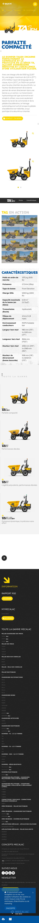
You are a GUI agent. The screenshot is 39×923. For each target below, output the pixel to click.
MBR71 (3, 803)
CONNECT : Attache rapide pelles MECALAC (15, 860)
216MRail (4, 839)
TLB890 (4, 794)
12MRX (5, 641)
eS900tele (6, 715)
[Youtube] (10, 873)
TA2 (3, 738)
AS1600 (4, 710)
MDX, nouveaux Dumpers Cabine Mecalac (13, 863)
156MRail (4, 837)
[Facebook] (3, 873)
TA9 (3, 751)
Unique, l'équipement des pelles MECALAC (13, 858)
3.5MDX (4, 756)
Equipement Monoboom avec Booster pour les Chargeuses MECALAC (18, 854)
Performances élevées (11, 449)
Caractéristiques (31, 200)
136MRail (4, 834)
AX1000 (4, 723)
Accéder (7, 598)
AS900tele (4, 705)
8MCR (3, 662)
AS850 (3, 703)
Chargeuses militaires (7, 826)
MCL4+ (4, 685)
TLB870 (4, 789)
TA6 (3, 749)
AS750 (3, 700)
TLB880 (4, 792)
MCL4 (3, 682)
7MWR (3, 646)
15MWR (4, 654)
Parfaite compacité (9, 413)
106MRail (4, 831)
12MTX (5, 639)
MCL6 (3, 687)
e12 (2, 674)
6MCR (3, 659)
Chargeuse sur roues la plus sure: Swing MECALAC (15, 849)
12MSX (5, 636)
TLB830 (4, 781)
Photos (21, 200)
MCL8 (3, 692)
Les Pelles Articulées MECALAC (10, 851)
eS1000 (5, 713)
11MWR (4, 651)
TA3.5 (3, 744)
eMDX (5, 774)
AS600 (3, 697)
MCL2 (3, 680)
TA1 (2, 736)
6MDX (3, 759)
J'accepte (10, 908)
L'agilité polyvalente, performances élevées (19, 485)
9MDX (3, 762)
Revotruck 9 (6, 769)
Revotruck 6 (6, 767)
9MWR (3, 649)
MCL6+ (3, 690)
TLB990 (4, 797)
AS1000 (4, 708)
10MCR (3, 664)
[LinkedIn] (6, 873)
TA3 (3, 741)
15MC (3, 669)
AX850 (3, 721)
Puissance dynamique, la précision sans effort (18, 522)
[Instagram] (13, 873)
